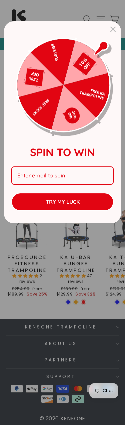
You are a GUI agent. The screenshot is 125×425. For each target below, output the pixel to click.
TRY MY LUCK (63, 201)
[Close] (113, 29)
